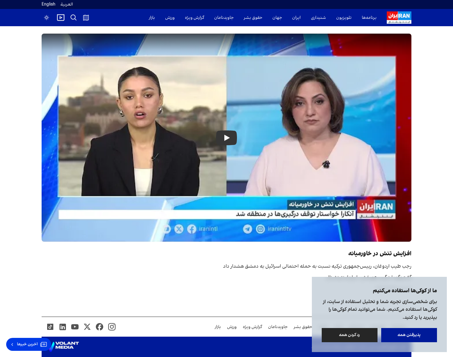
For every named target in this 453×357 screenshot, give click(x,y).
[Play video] (60, 17)
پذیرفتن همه (409, 335)
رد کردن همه (349, 335)
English (48, 4)
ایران (296, 17)
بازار (152, 17)
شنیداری (318, 17)
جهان (277, 17)
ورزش (170, 17)
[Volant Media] (63, 347)
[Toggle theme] (46, 18)
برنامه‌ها (369, 17)
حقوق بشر (253, 17)
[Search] (73, 17)
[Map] (86, 17)
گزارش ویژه (194, 17)
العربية (66, 4)
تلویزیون (344, 17)
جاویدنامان (224, 17)
